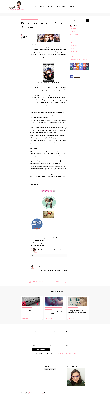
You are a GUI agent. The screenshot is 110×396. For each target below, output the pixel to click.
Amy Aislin (72, 31)
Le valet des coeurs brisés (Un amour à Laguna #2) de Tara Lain (77, 311)
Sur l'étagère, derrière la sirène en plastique (36, 392)
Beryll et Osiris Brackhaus (76, 37)
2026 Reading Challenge (76, 74)
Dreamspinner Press (39, 240)
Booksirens (72, 54)
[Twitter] (34, 255)
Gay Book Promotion (74, 56)
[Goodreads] (32, 255)
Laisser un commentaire (24, 38)
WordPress (44, 393)
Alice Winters (73, 28)
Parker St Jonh (73, 45)
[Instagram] (31, 255)
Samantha (75, 75)
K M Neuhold (73, 42)
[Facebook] (36, 255)
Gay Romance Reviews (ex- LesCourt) (78, 59)
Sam (22, 34)
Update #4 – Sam (26, 310)
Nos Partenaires (49, 309)
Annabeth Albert (74, 34)
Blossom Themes (33, 393)
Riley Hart (72, 48)
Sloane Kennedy (73, 51)
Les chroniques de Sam (32, 19)
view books (81, 79)
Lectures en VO (24, 19)
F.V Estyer (72, 40)
